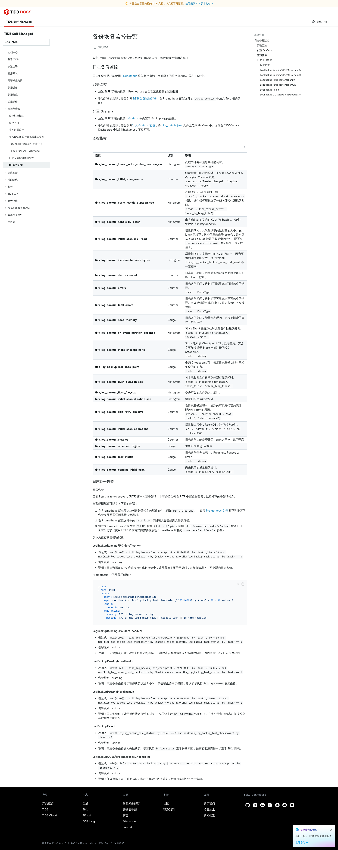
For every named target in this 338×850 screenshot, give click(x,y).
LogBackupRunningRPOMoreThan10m (279, 70)
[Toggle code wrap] (238, 584)
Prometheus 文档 (217, 510)
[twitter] (255, 805)
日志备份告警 (264, 60)
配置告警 (265, 65)
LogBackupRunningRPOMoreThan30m (279, 74)
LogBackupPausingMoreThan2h (277, 79)
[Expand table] (243, 147)
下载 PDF (103, 47)
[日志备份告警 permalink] (116, 481)
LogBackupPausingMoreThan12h (278, 84)
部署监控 (262, 45)
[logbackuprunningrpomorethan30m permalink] (145, 630)
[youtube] (292, 805)
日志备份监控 (261, 40)
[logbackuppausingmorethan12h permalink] (137, 691)
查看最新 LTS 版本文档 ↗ (199, 3)
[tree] (26, 137)
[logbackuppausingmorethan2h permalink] (136, 661)
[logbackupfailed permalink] (117, 726)
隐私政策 (103, 843)
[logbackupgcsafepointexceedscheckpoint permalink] (153, 756)
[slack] (277, 805)
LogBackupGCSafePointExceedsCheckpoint (279, 94)
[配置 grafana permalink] (116, 111)
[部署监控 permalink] (109, 84)
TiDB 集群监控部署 (145, 98)
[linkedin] (262, 805)
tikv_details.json (172, 125)
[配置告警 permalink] (107, 489)
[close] (331, 829)
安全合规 (119, 843)
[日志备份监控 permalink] (121, 67)
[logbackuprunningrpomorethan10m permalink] (144, 545)
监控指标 (262, 55)
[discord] (284, 805)
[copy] (242, 584)
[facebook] (270, 805)
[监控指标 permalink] (109, 138)
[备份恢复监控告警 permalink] (140, 36)
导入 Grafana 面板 (143, 125)
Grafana (133, 118)
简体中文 (322, 21)
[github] (247, 805)
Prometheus (129, 76)
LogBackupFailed (269, 89)
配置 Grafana (264, 50)
